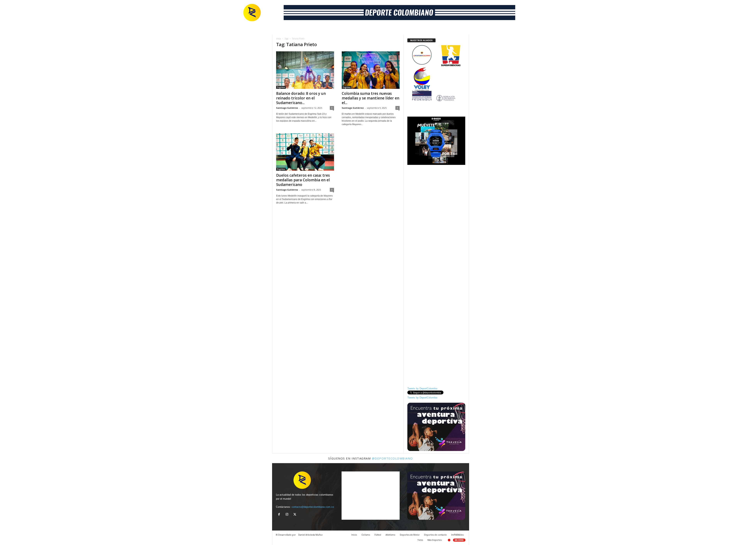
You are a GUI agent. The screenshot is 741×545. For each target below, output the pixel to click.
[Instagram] (288, 514)
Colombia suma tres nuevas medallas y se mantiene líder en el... (370, 98)
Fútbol (378, 534)
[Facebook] (280, 514)
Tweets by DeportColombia (422, 388)
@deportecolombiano (392, 458)
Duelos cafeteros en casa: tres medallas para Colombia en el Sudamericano (303, 180)
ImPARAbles (457, 534)
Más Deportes (434, 539)
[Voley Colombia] (436, 70)
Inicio (278, 38)
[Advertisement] (436, 225)
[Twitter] (295, 514)
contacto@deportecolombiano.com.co (313, 506)
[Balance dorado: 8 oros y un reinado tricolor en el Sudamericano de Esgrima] (305, 70)
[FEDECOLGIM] (436, 98)
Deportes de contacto (435, 534)
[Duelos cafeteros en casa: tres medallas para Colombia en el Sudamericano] (305, 152)
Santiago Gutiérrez (287, 107)
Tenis (420, 539)
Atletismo (390, 534)
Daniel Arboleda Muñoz (310, 534)
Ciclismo (365, 534)
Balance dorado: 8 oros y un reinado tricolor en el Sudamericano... (301, 98)
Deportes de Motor (410, 534)
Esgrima (281, 87)
